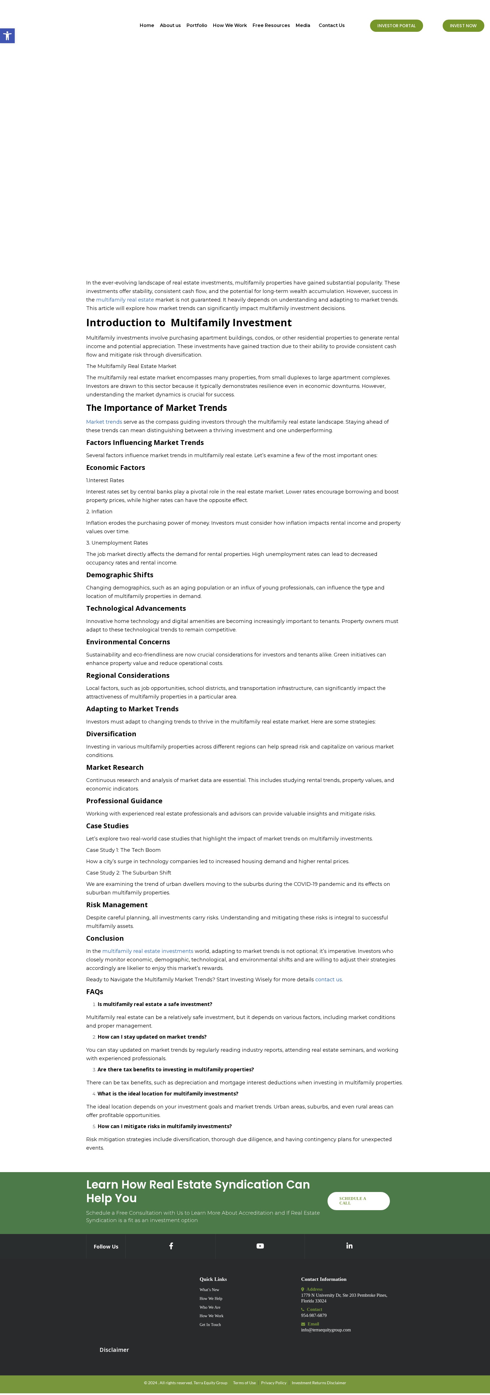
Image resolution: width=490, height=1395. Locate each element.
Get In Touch (210, 1325)
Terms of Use (244, 1382)
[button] (304, 25)
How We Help (211, 1298)
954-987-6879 (314, 1315)
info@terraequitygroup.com (326, 1329)
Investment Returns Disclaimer (319, 1382)
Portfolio (197, 25)
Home (147, 25)
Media (303, 25)
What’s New (209, 1290)
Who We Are (210, 1307)
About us (170, 25)
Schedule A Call (352, 1201)
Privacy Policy (273, 1382)
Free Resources (271, 25)
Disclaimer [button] (114, 1350)
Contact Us (332, 25)
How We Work (230, 25)
